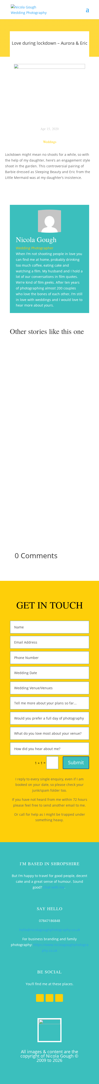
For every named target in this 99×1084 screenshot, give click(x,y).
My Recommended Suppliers (50, 420)
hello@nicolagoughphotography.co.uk (49, 929)
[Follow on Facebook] (40, 998)
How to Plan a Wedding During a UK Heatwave (49, 358)
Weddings (49, 141)
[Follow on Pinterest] (59, 998)
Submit (76, 762)
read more (50, 392)
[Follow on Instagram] (49, 998)
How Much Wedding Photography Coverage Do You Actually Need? (49, 488)
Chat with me (53, 887)
